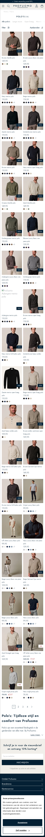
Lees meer (35, 735)
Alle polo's (6, 21)
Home (6, 11)
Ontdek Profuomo (9, 779)
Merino (38, 21)
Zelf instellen (21, 830)
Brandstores (7, 784)
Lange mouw (17, 21)
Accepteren (22, 823)
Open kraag (29, 21)
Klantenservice (7, 788)
